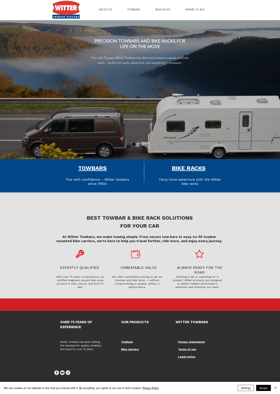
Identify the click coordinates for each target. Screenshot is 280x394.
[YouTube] (62, 372)
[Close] (275, 388)
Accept (263, 388)
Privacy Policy (150, 388)
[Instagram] (68, 372)
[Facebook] (56, 372)
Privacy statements (191, 341)
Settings (246, 388)
